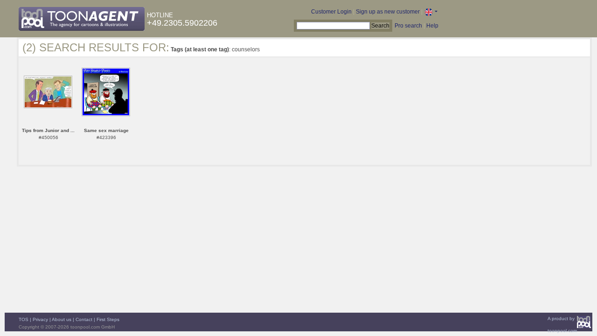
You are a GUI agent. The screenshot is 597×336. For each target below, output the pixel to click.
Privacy (40, 319)
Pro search (408, 25)
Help (432, 25)
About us (61, 319)
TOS (23, 319)
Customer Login (331, 11)
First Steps (108, 319)
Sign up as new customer (388, 11)
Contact (84, 319)
